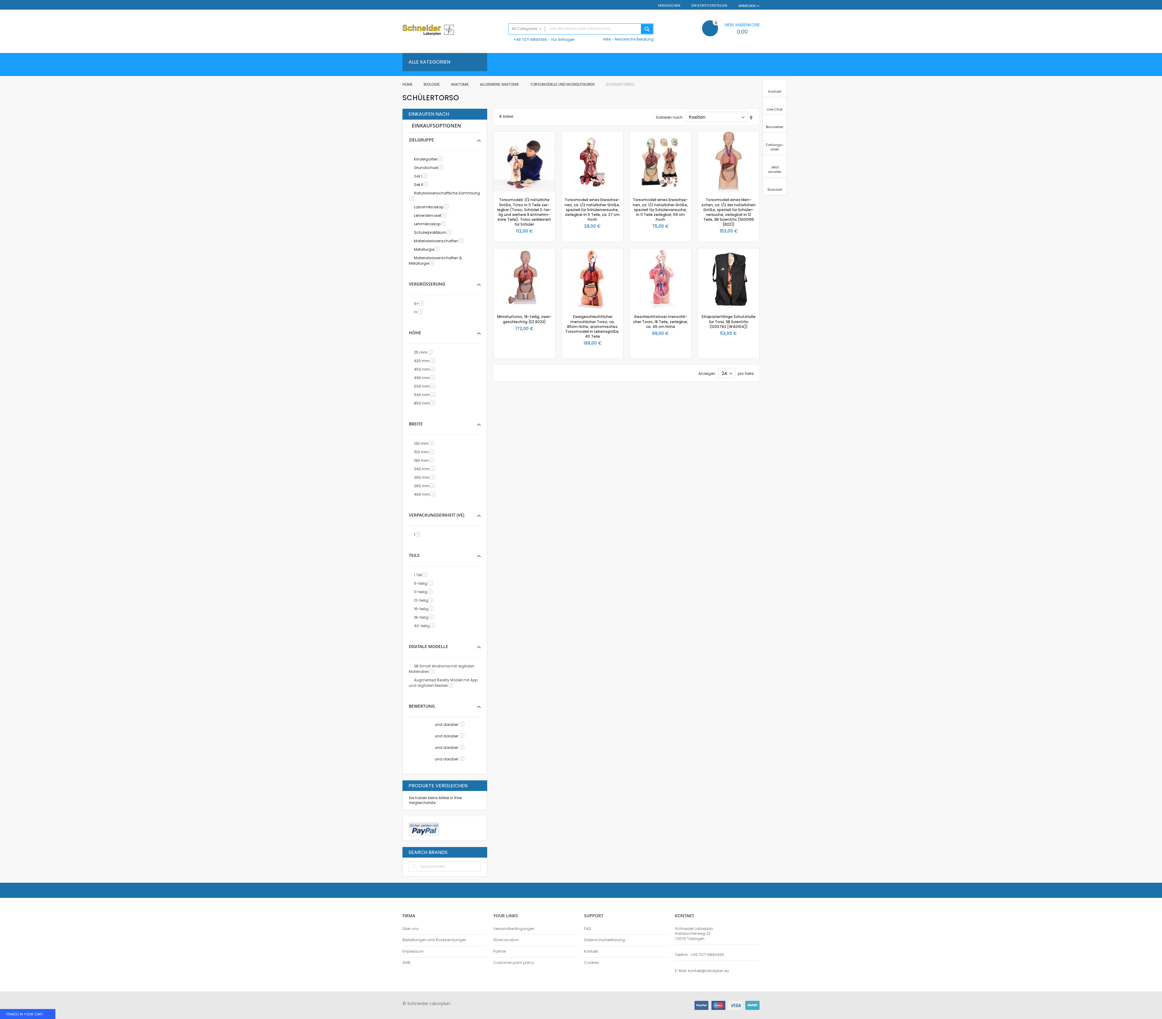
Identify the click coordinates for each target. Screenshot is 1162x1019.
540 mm (425, 394)
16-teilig (425, 608)
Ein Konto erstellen (709, 5)
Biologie (432, 84)
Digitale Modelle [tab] (428, 646)
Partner (499, 951)
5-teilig (424, 583)
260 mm (425, 477)
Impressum (413, 951)
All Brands (479, 852)
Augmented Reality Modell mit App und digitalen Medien (443, 682)
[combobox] (581, 29)
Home (407, 84)
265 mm (425, 485)
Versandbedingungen (513, 928)
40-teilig (425, 625)
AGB (406, 962)
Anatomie (460, 84)
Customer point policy (513, 962)
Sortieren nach (669, 117)
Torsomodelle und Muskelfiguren (563, 84)
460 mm (425, 494)
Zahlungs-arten (775, 147)
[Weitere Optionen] (424, 828)
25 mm (424, 352)
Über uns (410, 928)
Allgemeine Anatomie (500, 84)
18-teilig (425, 617)
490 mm (425, 377)
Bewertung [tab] (422, 706)
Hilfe (607, 39)
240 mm (425, 468)
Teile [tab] (414, 555)
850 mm (425, 403)
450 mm (425, 369)
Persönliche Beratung (634, 39)
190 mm (425, 460)
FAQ (587, 928)
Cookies (591, 962)
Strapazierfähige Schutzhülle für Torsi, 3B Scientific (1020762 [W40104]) (728, 321)
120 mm (425, 443)
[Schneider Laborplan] (452, 31)
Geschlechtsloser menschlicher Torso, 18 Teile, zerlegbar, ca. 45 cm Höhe (660, 321)
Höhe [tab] (415, 333)
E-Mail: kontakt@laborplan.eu (702, 970)
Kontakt (591, 951)
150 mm (425, 452)
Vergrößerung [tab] (427, 284)
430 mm (425, 360)
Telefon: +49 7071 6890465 (699, 954)
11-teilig (424, 591)
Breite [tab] (416, 424)
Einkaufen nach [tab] (429, 114)
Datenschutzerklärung (604, 940)
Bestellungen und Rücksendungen (434, 940)
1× (419, 312)
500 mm (425, 386)
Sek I (421, 176)
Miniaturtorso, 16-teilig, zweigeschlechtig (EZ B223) (524, 319)
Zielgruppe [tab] (421, 140)
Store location (506, 940)
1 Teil (421, 574)
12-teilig (424, 600)
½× (420, 303)
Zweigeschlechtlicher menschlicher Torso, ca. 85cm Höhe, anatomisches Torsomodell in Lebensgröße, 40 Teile (592, 326)
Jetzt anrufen (774, 169)
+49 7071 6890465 (530, 39)
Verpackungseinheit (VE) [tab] (436, 515)
